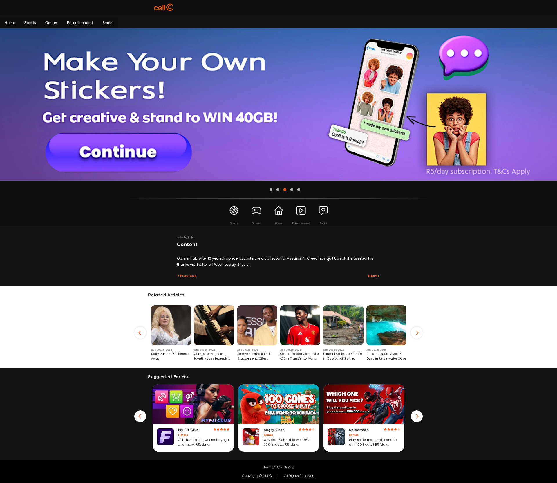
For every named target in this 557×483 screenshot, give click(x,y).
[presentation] (140, 332)
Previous (188, 276)
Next (373, 276)
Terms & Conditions (278, 467)
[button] (270, 190)
